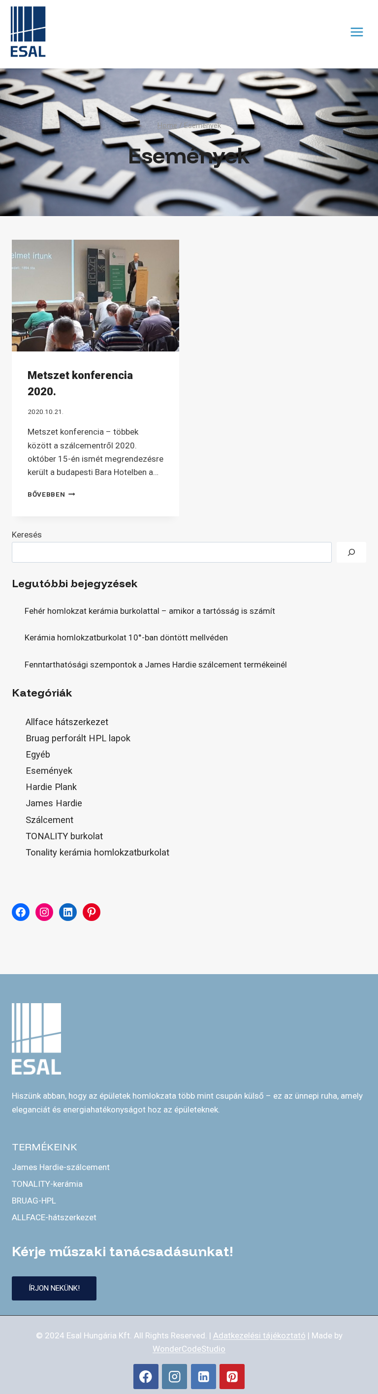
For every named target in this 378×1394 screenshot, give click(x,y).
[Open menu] (356, 32)
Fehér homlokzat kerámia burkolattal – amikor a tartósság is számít (150, 611)
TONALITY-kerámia (47, 1184)
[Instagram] (174, 1376)
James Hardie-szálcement (61, 1167)
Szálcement (49, 820)
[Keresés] (351, 552)
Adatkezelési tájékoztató (259, 1335)
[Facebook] (145, 1376)
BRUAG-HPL (34, 1200)
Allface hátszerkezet (67, 722)
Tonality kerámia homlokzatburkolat (97, 852)
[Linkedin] (203, 1376)
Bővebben (51, 494)
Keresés (27, 534)
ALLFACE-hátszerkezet (54, 1217)
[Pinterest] (232, 1376)
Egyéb (38, 754)
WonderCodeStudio (189, 1349)
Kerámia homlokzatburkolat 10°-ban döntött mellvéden (127, 637)
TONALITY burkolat (64, 836)
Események (49, 770)
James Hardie (54, 803)
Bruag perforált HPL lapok (78, 738)
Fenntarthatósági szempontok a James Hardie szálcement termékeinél (156, 664)
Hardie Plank (51, 787)
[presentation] (95, 295)
